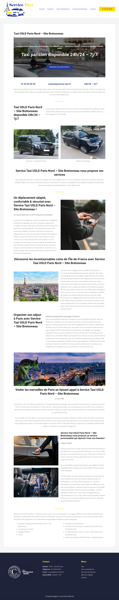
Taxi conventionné (63, 9)
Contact (93, 9)
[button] (107, 9)
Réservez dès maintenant (60, 67)
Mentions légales (87, 575)
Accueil (41, 9)
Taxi (82, 566)
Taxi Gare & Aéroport (79, 9)
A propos (50, 9)
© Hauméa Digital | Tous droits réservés (59, 596)
